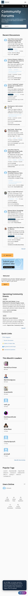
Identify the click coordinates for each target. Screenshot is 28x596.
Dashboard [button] (21, 160)
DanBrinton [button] (14, 202)
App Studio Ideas (11, 145)
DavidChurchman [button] (18, 121)
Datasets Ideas (17, 79)
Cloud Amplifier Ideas (18, 186)
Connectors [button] (13, 472)
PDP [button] (16, 199)
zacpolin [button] (16, 165)
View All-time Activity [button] (19, 460)
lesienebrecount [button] (15, 141)
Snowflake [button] (11, 180)
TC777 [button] (13, 119)
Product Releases (17, 222)
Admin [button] (18, 474)
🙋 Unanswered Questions (14, 349)
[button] (5, 40)
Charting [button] (11, 474)
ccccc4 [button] (13, 98)
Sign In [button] (5, 284)
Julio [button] (13, 76)
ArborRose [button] (16, 204)
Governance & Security (19, 205)
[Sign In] (25, 6)
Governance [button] (11, 199)
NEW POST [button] (8, 255)
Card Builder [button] (7, 476)
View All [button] (23, 328)
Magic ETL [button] (17, 94)
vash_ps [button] (18, 52)
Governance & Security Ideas (14, 124)
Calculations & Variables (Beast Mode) (16, 244)
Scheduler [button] (16, 69)
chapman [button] (18, 239)
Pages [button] (14, 138)
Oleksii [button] (22, 185)
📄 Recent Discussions (7, 340)
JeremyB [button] (16, 143)
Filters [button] (15, 49)
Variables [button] (10, 238)
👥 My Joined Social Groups (9, 346)
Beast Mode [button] (18, 236)
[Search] (23, 6)
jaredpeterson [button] (15, 221)
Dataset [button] (10, 69)
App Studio (16, 54)
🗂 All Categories (6, 337)
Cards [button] (10, 138)
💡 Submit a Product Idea (8, 343)
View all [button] (23, 249)
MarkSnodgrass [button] (17, 77)
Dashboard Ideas (11, 166)
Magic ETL (10, 101)
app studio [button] (11, 51)
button (16, 51)
